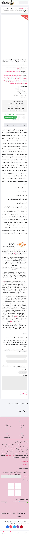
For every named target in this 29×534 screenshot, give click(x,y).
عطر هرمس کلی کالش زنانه (16, 81)
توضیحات (23, 125)
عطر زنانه (7, 71)
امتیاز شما (24, 369)
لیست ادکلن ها (24, 73)
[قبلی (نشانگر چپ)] (2, 267)
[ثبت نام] (20, 2)
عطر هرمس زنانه (12, 80)
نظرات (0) (7, 125)
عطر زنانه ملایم (18, 76)
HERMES (22, 8)
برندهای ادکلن (12, 71)
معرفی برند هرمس (16, 125)
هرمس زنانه (20, 83)
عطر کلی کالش (13, 78)
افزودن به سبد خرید (9, 117)
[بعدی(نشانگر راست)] (26, 267)
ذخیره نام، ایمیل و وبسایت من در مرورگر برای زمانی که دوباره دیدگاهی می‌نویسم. (14, 366)
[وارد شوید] (23, 2)
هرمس (25, 83)
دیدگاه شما (24, 375)
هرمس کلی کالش (14, 83)
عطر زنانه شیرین (12, 75)
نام (26, 353)
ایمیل (26, 359)
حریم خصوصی (25, 464)
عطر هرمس (19, 80)
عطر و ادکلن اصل (10, 455)
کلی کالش (6, 81)
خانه (27, 8)
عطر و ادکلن (17, 253)
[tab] (24, 125)
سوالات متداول (25, 461)
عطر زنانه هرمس (11, 76)
